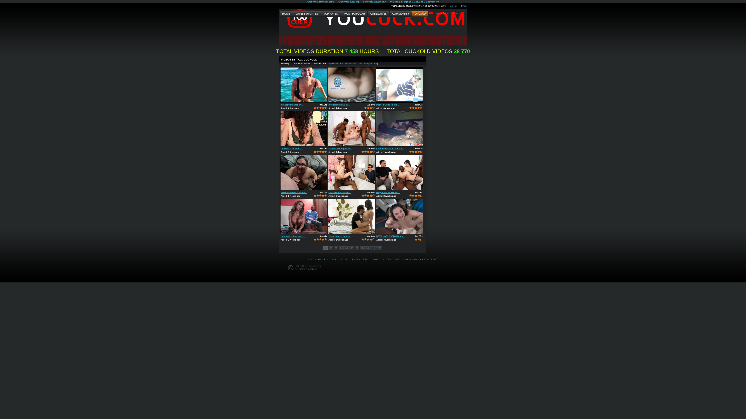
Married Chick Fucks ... (387, 105)
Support (456, 13)
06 (352, 248)
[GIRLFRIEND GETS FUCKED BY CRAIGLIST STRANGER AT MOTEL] (399, 128)
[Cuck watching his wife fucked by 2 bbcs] (351, 128)
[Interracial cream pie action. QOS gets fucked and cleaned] (351, 85)
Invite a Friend (442, 13)
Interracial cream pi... (339, 105)
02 (331, 248)
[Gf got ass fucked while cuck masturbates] (399, 172)
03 (336, 248)
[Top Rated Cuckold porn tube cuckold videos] (331, 13)
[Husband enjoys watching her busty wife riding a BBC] (304, 216)
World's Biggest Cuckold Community (414, 1)
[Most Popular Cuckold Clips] (354, 13)
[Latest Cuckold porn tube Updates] (307, 13)
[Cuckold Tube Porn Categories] (378, 13)
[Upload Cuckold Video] (420, 13)
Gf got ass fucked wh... (388, 192)
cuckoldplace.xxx (374, 1)
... (372, 248)
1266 (378, 248)
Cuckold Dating (348, 1)
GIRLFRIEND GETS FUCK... (390, 148)
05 (346, 248)
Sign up (453, 6)
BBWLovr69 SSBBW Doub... (390, 236)
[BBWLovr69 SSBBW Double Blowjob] (399, 216)
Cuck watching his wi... (340, 148)
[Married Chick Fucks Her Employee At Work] (399, 85)
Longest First (370, 63)
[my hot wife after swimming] (304, 85)
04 (341, 248)
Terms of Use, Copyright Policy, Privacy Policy (412, 259)
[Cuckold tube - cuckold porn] (286, 13)
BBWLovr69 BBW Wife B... (294, 192)
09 (367, 248)
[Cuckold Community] (400, 13)
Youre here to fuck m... (340, 236)
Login (464, 6)
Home (310, 259)
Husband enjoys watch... (293, 236)
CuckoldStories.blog (321, 1)
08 (362, 248)
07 (357, 248)
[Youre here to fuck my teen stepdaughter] (351, 216)
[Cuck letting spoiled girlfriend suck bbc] (351, 172)
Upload (344, 259)
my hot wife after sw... (292, 105)
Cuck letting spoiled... (340, 192)
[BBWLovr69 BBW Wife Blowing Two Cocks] (304, 172)
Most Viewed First (353, 63)
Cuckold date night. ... (292, 148)
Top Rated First (335, 63)
